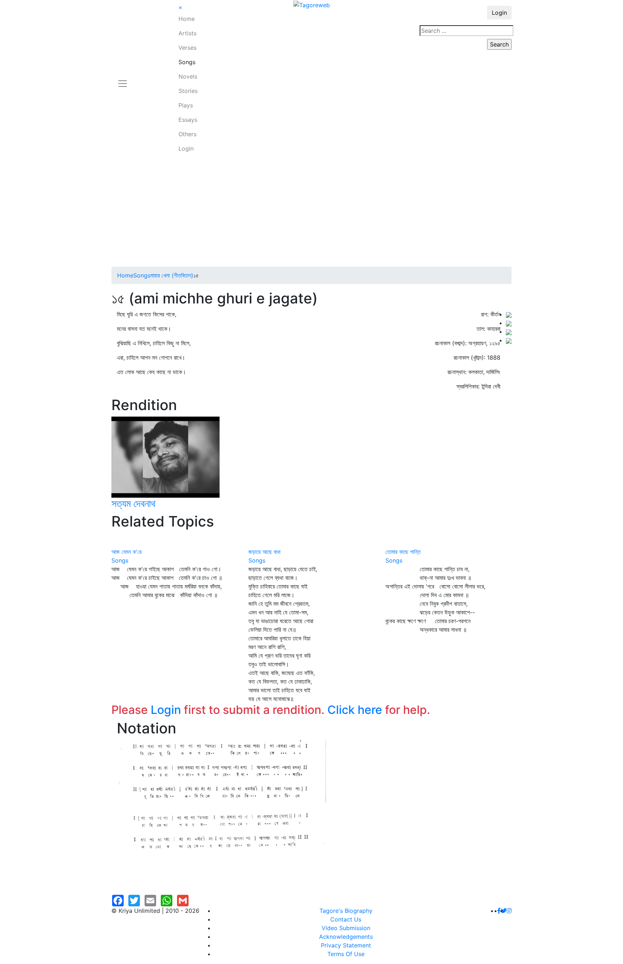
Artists (187, 33)
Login (186, 148)
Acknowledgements (346, 936)
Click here (354, 710)
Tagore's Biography (345, 910)
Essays (187, 119)
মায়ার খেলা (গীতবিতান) (171, 275)
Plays (185, 105)
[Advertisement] (311, 212)
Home (186, 18)
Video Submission (346, 928)
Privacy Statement (346, 945)
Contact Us (345, 919)
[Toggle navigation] (122, 79)
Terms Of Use (345, 954)
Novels (187, 76)
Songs (186, 62)
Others (187, 134)
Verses (187, 47)
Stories (188, 90)
